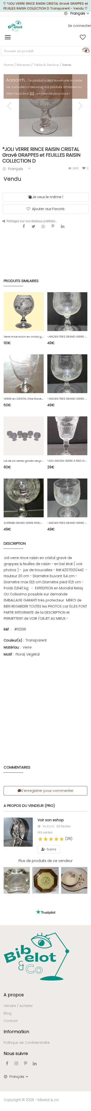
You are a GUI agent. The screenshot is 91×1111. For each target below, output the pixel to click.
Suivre (51, 849)
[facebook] (7, 1063)
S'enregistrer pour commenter (47, 790)
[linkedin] (34, 1063)
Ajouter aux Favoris (48, 208)
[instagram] (16, 1063)
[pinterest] (25, 1063)
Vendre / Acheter (18, 1005)
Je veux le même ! (47, 197)
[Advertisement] (45, 703)
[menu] (8, 37)
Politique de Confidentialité (27, 1042)
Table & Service (46, 65)
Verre (66, 65)
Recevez (23, 65)
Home (8, 65)
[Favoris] (83, 37)
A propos (14, 995)
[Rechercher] (85, 50)
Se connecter (79, 25)
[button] (49, 131)
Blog (7, 1013)
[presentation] (10, 105)
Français (77, 13)
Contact (11, 1020)
